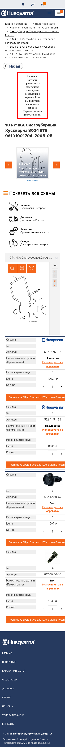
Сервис (6, 697)
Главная (7, 653)
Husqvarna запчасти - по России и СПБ (34, 28)
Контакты (32, 4)
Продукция (9, 662)
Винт (53, 503)
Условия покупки (13, 715)
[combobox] (32, 257)
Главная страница (16, 24)
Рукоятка (53, 358)
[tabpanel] (32, 164)
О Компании (9, 680)
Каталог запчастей (45, 24)
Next (56, 165)
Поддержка (52, 426)
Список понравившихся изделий (42, 4)
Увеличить (32, 180)
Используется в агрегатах (52, 364)
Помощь (7, 706)
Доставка (23, 4)
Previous (8, 165)
